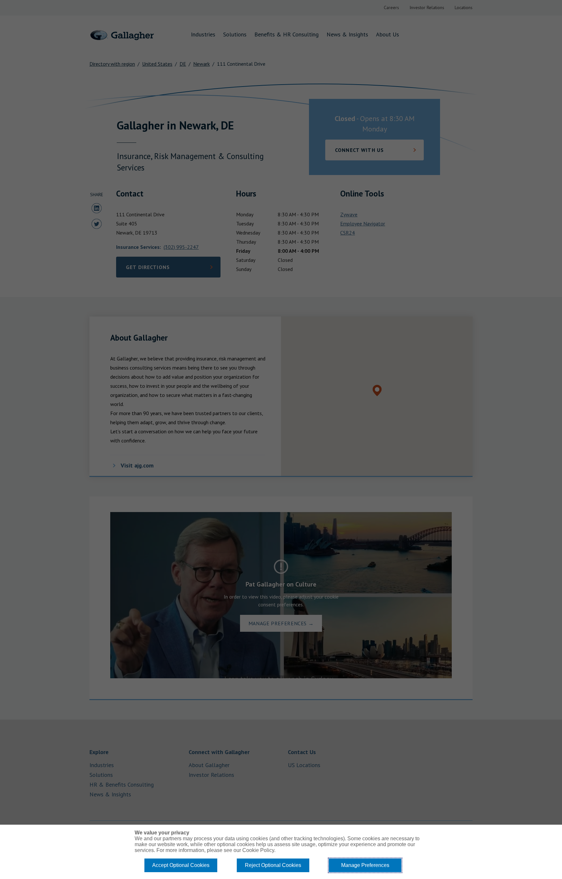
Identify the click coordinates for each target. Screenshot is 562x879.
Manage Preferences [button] (365, 865)
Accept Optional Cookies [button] (180, 865)
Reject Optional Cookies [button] (273, 865)
